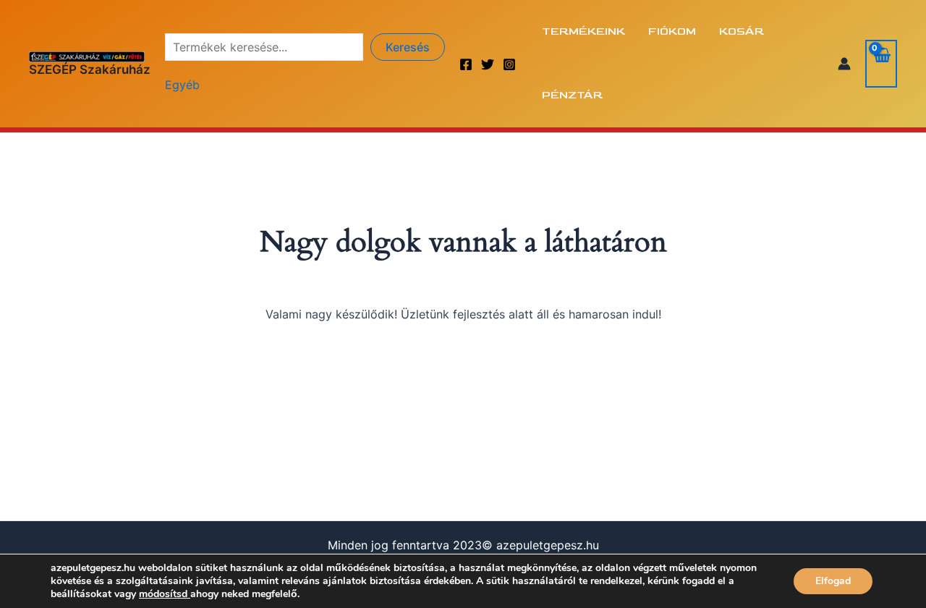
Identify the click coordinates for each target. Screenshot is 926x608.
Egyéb (182, 84)
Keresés (408, 47)
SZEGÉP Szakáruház (89, 69)
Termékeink (583, 31)
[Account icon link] (844, 63)
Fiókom (672, 31)
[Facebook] (465, 64)
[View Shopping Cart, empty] (881, 63)
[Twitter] (487, 64)
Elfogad (833, 581)
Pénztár (572, 95)
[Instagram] (509, 64)
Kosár (741, 31)
